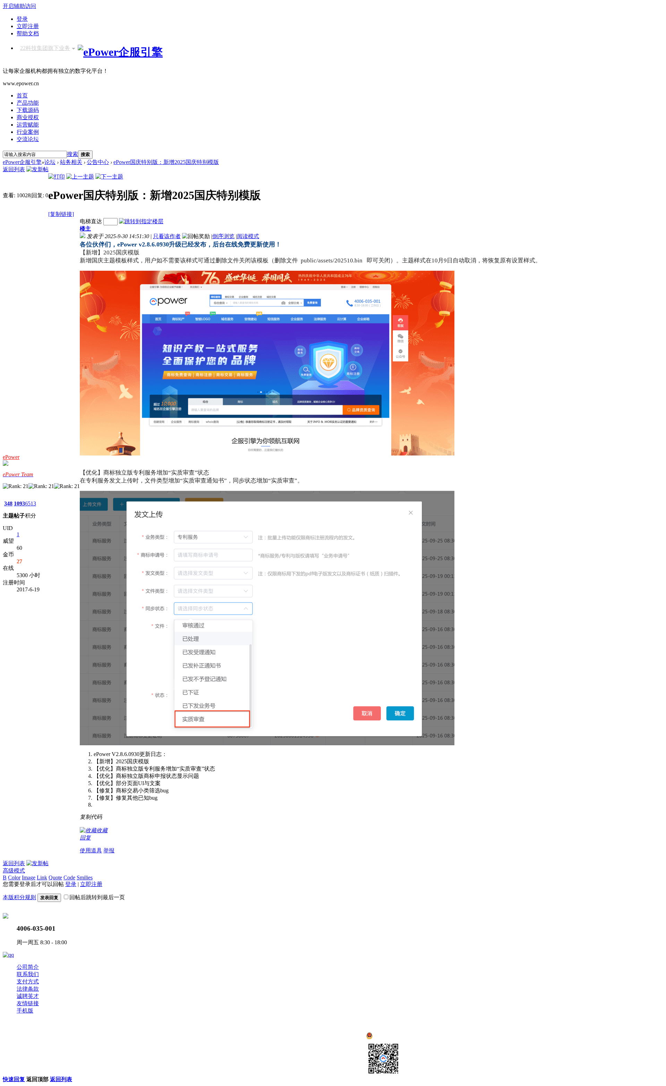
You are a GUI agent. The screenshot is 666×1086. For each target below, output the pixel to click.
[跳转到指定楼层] (141, 221)
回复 (85, 838)
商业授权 (28, 117)
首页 (22, 95)
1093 (19, 503)
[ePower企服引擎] (120, 52)
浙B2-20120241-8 (82, 1042)
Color (14, 877)
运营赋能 (28, 125)
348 (8, 503)
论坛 (50, 162)
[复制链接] (61, 214)
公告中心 (98, 162)
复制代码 (91, 817)
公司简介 (28, 967)
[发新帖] (37, 169)
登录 (22, 19)
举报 (108, 850)
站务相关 (71, 162)
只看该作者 (167, 236)
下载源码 (28, 110)
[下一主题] (109, 177)
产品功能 (28, 103)
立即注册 (28, 26)
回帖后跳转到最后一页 (97, 897)
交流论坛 (28, 139)
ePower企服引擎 (22, 162)
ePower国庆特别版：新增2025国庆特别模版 (166, 162)
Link (42, 877)
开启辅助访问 (19, 6)
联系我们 (28, 974)
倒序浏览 (223, 236)
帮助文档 (28, 33)
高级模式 (14, 871)
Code (69, 877)
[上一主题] (80, 177)
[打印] (56, 177)
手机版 (25, 1011)
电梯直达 (91, 221)
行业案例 (28, 132)
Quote (55, 877)
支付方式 (28, 981)
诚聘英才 (28, 996)
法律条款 (28, 989)
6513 (30, 503)
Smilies (85, 877)
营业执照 (116, 1042)
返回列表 (14, 169)
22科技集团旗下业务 (45, 48)
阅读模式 (248, 236)
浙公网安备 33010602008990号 (410, 1037)
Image (28, 877)
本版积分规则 (19, 897)
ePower (11, 457)
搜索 (72, 154)
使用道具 (91, 850)
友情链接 (28, 1003)
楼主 (85, 229)
